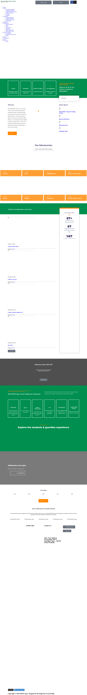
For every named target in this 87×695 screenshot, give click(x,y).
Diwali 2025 (10, 345)
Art (50, 407)
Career (7, 41)
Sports (7, 35)
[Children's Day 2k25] (21, 250)
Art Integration (6, 38)
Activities (28, 533)
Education (13, 407)
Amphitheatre (8, 27)
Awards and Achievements (11, 11)
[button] (9, 494)
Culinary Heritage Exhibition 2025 (15, 312)
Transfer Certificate (9, 18)
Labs (7, 26)
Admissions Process (10, 17)
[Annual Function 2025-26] (21, 217)
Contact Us (28, 537)
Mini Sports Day (63, 125)
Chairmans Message (10, 10)
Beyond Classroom (7, 32)
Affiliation (8, 15)
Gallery (27, 535)
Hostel (4, 36)
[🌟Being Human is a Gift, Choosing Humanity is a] (21, 602)
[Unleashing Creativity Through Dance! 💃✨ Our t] (12, 556)
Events (4, 39)
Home (4, 7)
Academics (5, 22)
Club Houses (8, 33)
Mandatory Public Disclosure (32, 542)
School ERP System (10, 31)
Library (7, 25)
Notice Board (63, 105)
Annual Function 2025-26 (13, 246)
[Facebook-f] (71, 2)
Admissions (5, 16)
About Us (28, 529)
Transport (8, 28)
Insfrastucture (6, 23)
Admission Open (63, 131)
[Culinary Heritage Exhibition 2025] (21, 283)
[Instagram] (75, 2)
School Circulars (38, 88)
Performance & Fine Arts (11, 34)
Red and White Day (64, 119)
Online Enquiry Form (10, 19)
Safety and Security (10, 30)
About (4, 8)
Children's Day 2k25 (12, 279)
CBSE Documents (9, 12)
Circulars (7, 14)
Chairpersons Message (10, 9)
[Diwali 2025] (21, 316)
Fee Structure (8, 20)
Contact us (5, 40)
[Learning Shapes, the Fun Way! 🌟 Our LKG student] (21, 546)
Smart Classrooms (9, 24)
